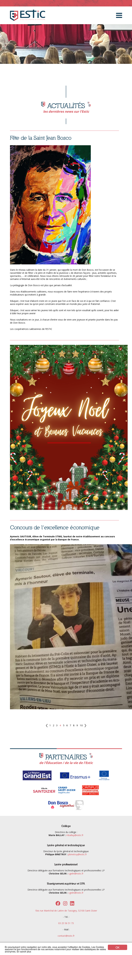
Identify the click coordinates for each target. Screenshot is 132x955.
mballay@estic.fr (74, 835)
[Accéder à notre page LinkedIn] (72, 904)
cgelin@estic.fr (75, 873)
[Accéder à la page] (37, 780)
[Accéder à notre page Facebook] (58, 904)
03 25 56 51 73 (66, 923)
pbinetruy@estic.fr (77, 854)
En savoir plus (24, 951)
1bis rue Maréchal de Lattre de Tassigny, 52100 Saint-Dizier (66, 910)
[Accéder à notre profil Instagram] (65, 904)
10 (81, 725)
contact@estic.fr (66, 935)
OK (117, 947)
